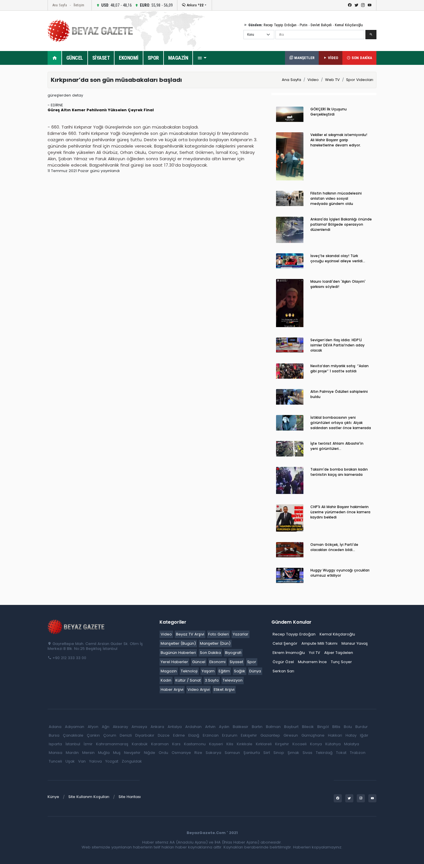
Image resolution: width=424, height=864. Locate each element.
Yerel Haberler (174, 662)
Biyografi (233, 652)
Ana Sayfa (59, 5)
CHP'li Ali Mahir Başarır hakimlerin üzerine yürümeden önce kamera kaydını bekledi (340, 512)
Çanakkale (73, 735)
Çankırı (93, 735)
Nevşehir (132, 752)
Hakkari (335, 735)
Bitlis (336, 726)
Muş (117, 752)
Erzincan (211, 735)
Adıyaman (74, 726)
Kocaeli (299, 744)
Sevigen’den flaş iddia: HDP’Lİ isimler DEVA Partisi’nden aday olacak (337, 345)
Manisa (55, 752)
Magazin (169, 671)
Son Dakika (210, 652)
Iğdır (364, 735)
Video (313, 79)
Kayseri (216, 744)
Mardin (72, 752)
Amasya (139, 726)
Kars (176, 744)
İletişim (79, 5)
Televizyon (233, 680)
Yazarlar (240, 634)
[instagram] (363, 5)
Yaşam (208, 671)
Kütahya (333, 744)
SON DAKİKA (361, 58)
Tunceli (55, 761)
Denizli (126, 735)
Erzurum (229, 735)
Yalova (95, 761)
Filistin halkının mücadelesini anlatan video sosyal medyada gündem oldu (336, 198)
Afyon (93, 726)
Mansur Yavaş (355, 643)
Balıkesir (240, 726)
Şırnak (293, 752)
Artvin (210, 726)
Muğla (104, 752)
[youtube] (369, 5)
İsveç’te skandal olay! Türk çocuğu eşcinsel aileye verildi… (337, 258)
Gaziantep (270, 735)
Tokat (341, 752)
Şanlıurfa (251, 752)
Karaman (160, 744)
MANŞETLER (303, 58)
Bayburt (291, 726)
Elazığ (193, 735)
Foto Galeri (218, 634)
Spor (251, 662)
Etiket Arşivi (224, 689)
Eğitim (224, 671)
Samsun (232, 752)
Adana (55, 726)
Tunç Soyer (341, 662)
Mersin (88, 752)
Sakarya (213, 752)
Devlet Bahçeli (321, 25)
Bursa (54, 735)
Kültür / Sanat (188, 680)
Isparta (55, 744)
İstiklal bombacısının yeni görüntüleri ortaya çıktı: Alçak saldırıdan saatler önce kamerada (340, 422)
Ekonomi (217, 662)
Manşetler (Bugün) (178, 643)
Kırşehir (282, 744)
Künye (53, 796)
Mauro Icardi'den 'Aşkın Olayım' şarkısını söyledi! (337, 284)
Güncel (198, 662)
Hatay (351, 735)
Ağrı (105, 726)
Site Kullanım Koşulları (88, 796)
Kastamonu (195, 744)
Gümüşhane (312, 735)
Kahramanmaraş (112, 744)
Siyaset (236, 662)
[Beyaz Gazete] (76, 626)
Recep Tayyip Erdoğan (280, 25)
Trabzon (357, 752)
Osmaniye (181, 752)
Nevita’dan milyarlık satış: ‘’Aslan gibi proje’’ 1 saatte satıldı (339, 368)
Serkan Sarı (283, 671)
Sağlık (239, 671)
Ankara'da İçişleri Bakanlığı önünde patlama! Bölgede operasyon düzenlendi (341, 224)
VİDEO (332, 58)
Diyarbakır (144, 735)
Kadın (166, 680)
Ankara (194, 5)
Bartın (257, 726)
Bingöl (323, 726)
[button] (202, 58)
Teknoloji (189, 671)
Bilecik (308, 726)
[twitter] (356, 5)
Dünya (255, 671)
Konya (316, 744)
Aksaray (120, 726)
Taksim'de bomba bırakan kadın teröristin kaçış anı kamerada (339, 472)
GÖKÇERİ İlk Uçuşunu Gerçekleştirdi (328, 112)
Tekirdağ (324, 752)
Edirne (179, 735)
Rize (198, 752)
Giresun (291, 735)
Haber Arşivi (172, 689)
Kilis (229, 744)
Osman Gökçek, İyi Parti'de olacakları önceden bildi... (334, 547)
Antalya (175, 726)
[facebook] (350, 5)
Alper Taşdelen (338, 652)
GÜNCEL (74, 58)
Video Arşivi (198, 689)
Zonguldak (132, 761)
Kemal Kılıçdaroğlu (349, 25)
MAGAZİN (178, 58)
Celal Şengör (285, 643)
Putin (303, 25)
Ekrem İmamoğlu (289, 652)
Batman (273, 726)
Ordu (163, 752)
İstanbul (72, 744)
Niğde (149, 752)
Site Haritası (130, 796)
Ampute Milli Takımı (319, 643)
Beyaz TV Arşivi (190, 634)
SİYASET (101, 58)
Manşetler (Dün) (215, 643)
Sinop (278, 752)
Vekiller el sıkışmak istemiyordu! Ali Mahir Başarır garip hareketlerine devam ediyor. (338, 140)
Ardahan (193, 726)
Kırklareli (264, 744)
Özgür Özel (283, 662)
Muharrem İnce (312, 662)
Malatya (351, 744)
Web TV (332, 79)
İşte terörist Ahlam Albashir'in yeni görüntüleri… (336, 446)
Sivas (307, 752)
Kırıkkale (244, 744)
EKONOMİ (128, 58)
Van (82, 761)
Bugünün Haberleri (178, 652)
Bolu (348, 726)
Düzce (164, 735)
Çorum (109, 735)
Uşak (70, 761)
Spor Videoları (359, 79)
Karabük (140, 744)
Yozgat (111, 761)
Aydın (224, 726)
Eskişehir (249, 735)
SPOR (153, 58)
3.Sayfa (212, 680)
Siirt (266, 752)
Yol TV (314, 652)
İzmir (88, 744)
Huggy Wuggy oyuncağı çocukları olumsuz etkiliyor (339, 573)
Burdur (361, 726)
